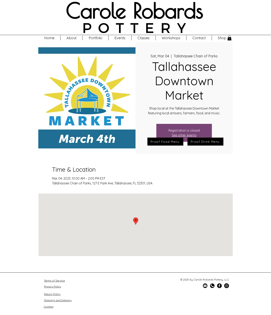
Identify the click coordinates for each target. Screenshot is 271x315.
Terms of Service (54, 280)
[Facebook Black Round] (219, 285)
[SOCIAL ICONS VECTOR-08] (205, 285)
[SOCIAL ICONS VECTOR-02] (212, 285)
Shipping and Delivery (58, 300)
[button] (171, 37)
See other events (184, 135)
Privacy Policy (52, 286)
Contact (48, 306)
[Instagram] (226, 285)
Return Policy (52, 294)
